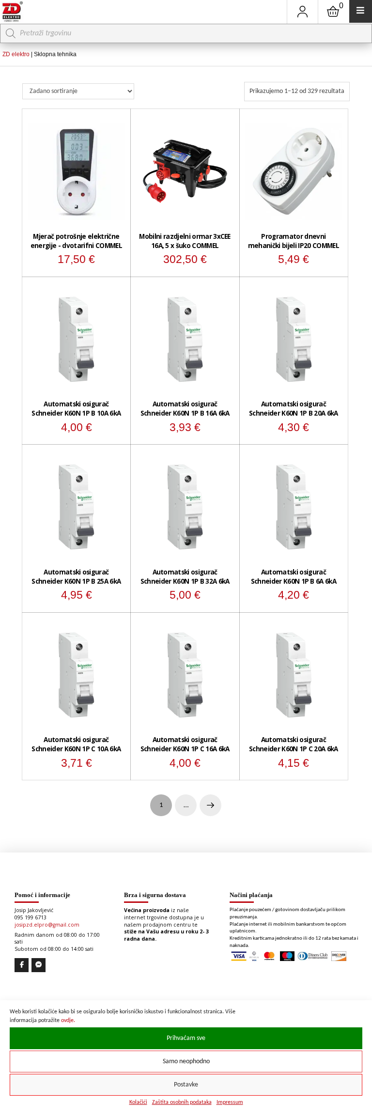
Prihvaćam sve (186, 1038)
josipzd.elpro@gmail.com (47, 924)
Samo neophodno (186, 1061)
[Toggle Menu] (360, 11)
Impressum (230, 1102)
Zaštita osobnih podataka (182, 1102)
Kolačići (138, 1102)
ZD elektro (16, 54)
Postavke (186, 1085)
